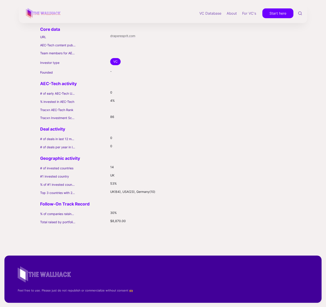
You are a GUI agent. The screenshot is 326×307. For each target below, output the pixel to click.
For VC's (249, 13)
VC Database (210, 13)
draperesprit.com (122, 36)
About (232, 13)
